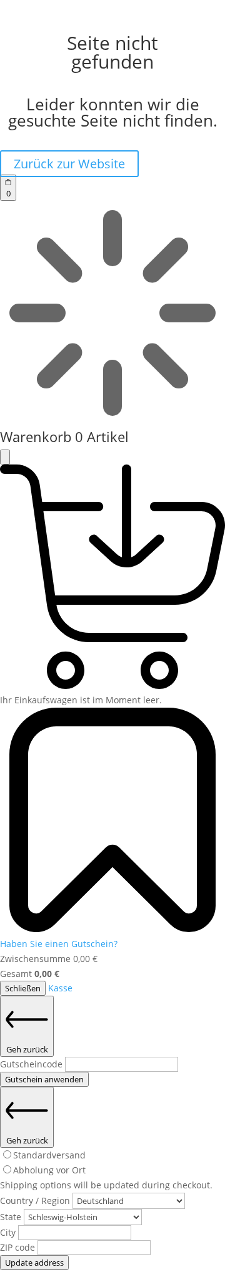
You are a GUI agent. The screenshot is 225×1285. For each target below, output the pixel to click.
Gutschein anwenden (44, 1079)
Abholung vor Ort (49, 1170)
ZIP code (19, 1247)
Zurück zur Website (69, 163)
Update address (34, 1262)
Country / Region (36, 1200)
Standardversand (49, 1155)
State (12, 1217)
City (9, 1232)
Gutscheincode (32, 1064)
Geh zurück (27, 1049)
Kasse (60, 988)
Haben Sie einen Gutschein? (59, 944)
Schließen (23, 988)
